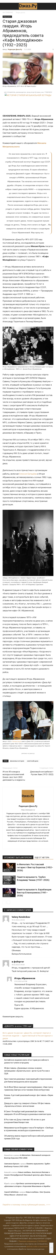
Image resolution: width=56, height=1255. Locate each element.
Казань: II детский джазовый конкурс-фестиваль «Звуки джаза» (28, 1096)
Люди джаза (20, 12)
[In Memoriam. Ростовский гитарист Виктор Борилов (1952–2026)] (9, 867)
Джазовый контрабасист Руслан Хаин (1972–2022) (41, 773)
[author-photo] (28, 802)
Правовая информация (28, 1241)
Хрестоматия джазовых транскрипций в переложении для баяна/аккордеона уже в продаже (28, 1080)
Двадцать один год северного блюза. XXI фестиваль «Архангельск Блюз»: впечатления (27, 1104)
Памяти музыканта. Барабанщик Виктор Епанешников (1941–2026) (34, 892)
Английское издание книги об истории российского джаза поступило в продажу (26, 1061)
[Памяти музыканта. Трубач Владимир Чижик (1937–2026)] (9, 880)
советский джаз (32, 761)
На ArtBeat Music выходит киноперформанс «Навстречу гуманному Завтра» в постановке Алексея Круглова (28, 1088)
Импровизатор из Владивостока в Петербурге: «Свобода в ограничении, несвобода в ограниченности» (28, 1129)
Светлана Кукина (11, 1163)
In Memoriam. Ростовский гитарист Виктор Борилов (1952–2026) (35, 867)
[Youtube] (36, 845)
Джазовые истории (17, 761)
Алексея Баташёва (28, 474)
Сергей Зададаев (11, 1192)
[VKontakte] (25, 845)
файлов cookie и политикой (37, 1246)
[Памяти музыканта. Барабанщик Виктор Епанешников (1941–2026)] (9, 892)
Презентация (16, 741)
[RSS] (20, 845)
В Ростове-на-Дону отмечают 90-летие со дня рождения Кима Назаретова (24, 1121)
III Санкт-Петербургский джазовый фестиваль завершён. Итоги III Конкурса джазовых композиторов (27, 1112)
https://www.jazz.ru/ (28, 810)
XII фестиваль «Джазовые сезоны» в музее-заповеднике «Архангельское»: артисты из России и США (27, 1071)
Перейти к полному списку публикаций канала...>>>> (26, 1204)
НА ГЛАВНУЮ (8, 12)
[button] (4, 6)
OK (51, 1248)
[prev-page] (4, 902)
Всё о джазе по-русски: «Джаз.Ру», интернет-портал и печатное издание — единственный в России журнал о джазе (27, 1036)
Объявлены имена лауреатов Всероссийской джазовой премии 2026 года (28, 1137)
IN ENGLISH (42, 1241)
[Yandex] (31, 845)
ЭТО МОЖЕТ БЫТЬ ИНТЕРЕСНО (18, 858)
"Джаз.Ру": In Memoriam (7, 870)
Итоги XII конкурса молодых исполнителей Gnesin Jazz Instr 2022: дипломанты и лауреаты (14, 776)
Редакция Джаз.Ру (15, 49)
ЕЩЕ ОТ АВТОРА (42, 858)
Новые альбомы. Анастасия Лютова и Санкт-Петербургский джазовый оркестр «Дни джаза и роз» (28, 1175)
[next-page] (8, 902)
